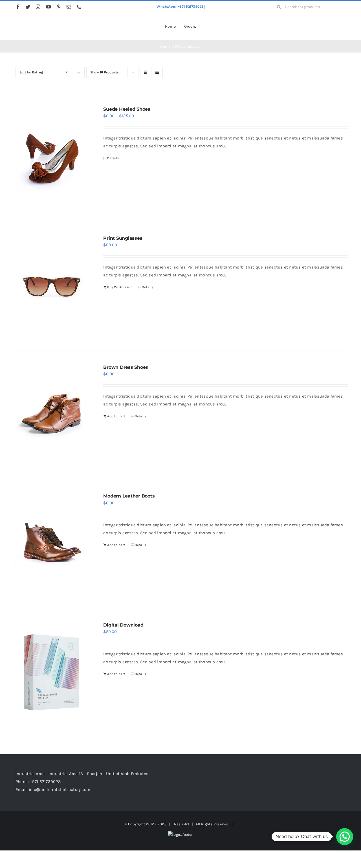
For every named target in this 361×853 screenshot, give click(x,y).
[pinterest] (58, 7)
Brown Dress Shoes (125, 367)
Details (113, 158)
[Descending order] (79, 72)
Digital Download (123, 625)
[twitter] (28, 7)
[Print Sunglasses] (51, 285)
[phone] (79, 7)
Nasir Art (181, 824)
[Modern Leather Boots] (51, 543)
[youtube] (48, 7)
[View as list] (156, 72)
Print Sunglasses (122, 238)
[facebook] (18, 7)
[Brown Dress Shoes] (51, 415)
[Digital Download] (51, 672)
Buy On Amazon (119, 287)
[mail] (69, 7)
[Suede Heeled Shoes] (51, 156)
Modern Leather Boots (129, 496)
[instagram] (38, 7)
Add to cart (116, 416)
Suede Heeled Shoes (126, 109)
